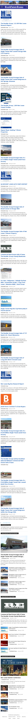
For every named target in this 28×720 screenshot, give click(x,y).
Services (18, 716)
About (10, 718)
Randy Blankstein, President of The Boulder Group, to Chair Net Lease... (17, 686)
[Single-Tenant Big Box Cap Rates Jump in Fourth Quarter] (4, 629)
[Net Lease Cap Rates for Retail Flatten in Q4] (4, 650)
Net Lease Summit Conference (11, 678)
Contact (14, 718)
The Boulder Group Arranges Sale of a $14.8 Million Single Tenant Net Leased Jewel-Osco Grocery (13, 482)
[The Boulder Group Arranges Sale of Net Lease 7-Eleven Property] (4, 590)
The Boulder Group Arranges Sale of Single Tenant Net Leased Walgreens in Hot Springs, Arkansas (13, 79)
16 (4, 522)
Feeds (18, 718)
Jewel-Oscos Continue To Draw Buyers (13, 406)
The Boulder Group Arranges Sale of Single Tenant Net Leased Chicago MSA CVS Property (13, 51)
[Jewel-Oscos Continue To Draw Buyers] (4, 636)
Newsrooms (4, 716)
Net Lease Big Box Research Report (12, 384)
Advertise (24, 716)
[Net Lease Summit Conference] (14, 667)
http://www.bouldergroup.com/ (6, 530)
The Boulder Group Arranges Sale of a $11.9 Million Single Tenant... (17, 575)
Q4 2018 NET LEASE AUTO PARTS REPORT (14, 184)
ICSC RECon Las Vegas (13, 692)
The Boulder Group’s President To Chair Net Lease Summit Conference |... (18, 700)
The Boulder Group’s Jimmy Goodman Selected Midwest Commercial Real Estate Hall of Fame (13, 460)
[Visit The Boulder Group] (4, 708)
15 (3, 522)
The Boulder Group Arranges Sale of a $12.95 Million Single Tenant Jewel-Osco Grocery (13, 432)
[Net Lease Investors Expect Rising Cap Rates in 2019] (4, 643)
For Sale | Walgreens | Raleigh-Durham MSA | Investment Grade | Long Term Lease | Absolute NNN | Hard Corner (13, 282)
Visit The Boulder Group (14, 706)
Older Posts (7, 522)
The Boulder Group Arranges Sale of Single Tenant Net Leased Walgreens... (17, 568)
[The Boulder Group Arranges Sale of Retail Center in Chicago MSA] (4, 583)
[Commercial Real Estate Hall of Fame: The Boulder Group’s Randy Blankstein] (14, 606)
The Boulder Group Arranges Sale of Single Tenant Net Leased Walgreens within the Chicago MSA (13, 510)
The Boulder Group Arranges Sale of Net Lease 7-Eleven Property (18, 589)
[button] (25, 7)
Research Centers (12, 716)
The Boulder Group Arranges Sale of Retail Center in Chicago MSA (17, 582)
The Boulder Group (4, 27)
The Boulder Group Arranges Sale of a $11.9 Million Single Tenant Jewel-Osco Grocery (13, 159)
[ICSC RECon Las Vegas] (4, 695)
